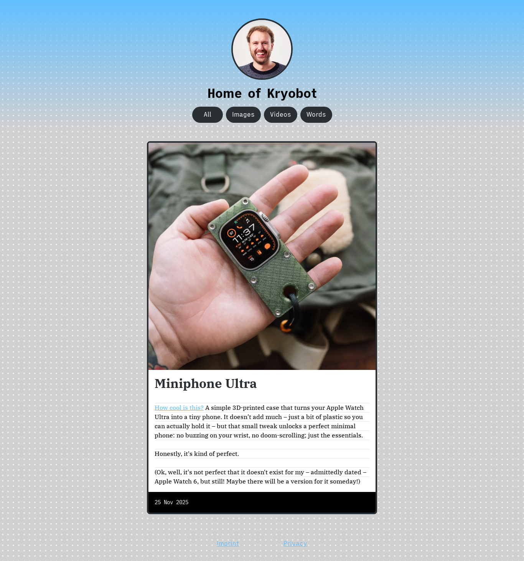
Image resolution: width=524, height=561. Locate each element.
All (207, 114)
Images (243, 114)
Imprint (228, 543)
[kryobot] (262, 49)
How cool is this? (179, 407)
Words (316, 114)
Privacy (295, 543)
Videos (280, 114)
